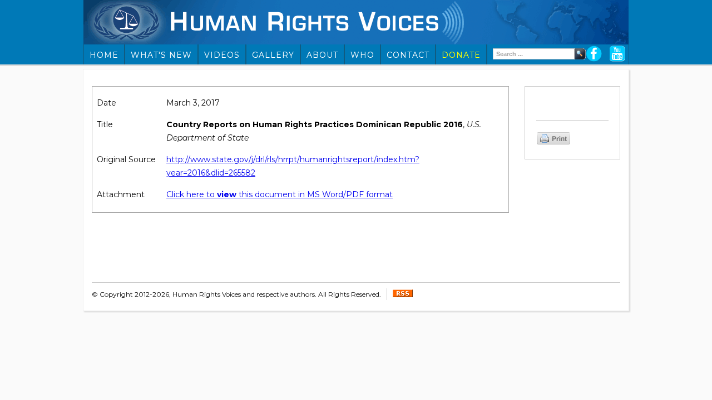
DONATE (461, 55)
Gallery (273, 55)
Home (104, 55)
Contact (408, 55)
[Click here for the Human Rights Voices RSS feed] (403, 295)
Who (362, 55)
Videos (222, 55)
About (322, 55)
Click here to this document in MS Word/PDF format (279, 194)
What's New (161, 55)
